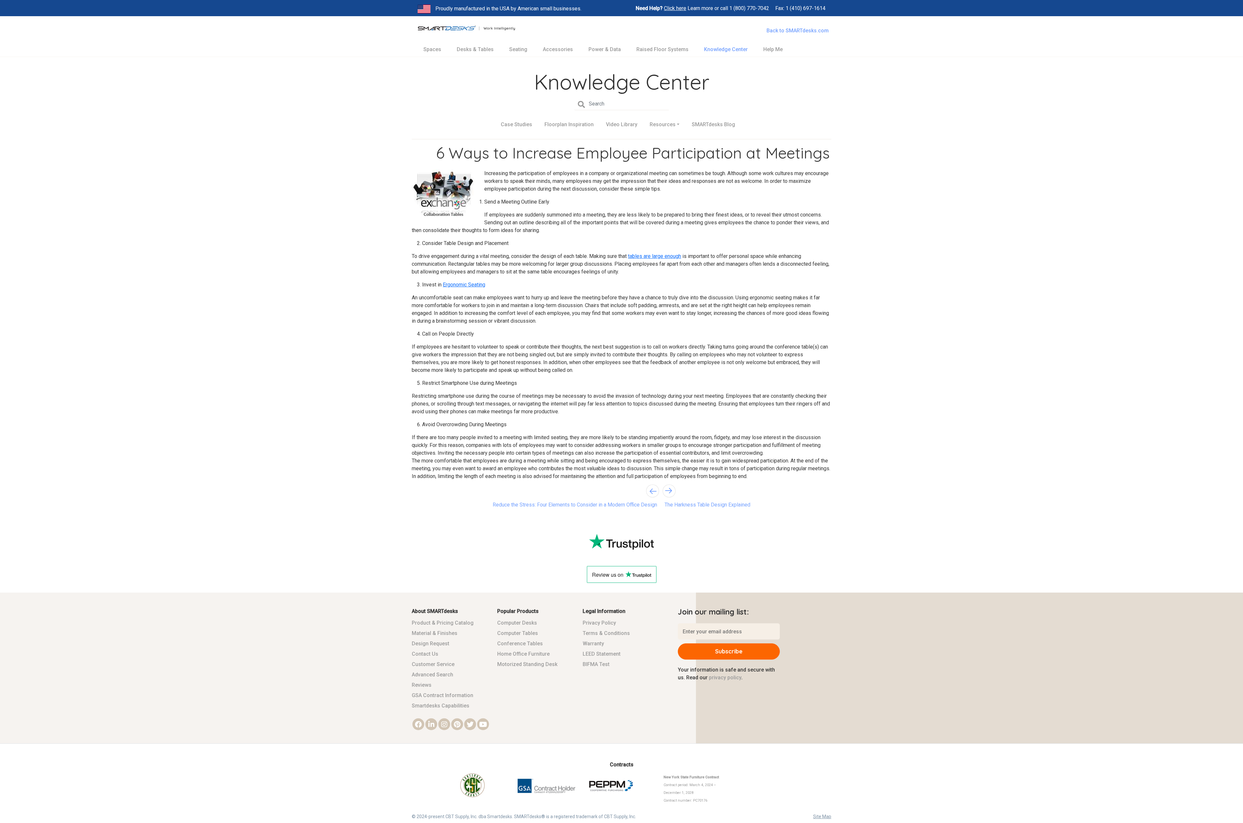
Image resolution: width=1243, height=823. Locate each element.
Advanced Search (432, 675)
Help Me (773, 49)
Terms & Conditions (606, 633)
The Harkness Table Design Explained (707, 505)
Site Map (822, 816)
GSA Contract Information (442, 695)
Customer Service (433, 664)
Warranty (593, 643)
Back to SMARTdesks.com (798, 31)
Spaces (432, 49)
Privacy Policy (599, 623)
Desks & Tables (475, 49)
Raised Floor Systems (662, 49)
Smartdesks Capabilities (440, 706)
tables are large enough (654, 256)
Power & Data (604, 49)
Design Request (430, 643)
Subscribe (729, 651)
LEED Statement (602, 654)
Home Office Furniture (523, 654)
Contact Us (425, 654)
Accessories (558, 49)
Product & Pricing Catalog (443, 623)
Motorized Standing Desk (527, 664)
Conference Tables (520, 643)
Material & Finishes (434, 633)
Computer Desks (517, 623)
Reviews (421, 685)
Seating (518, 49)
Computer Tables (517, 633)
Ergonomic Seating (464, 285)
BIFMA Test (596, 664)
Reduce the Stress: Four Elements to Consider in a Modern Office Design (575, 505)
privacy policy (725, 677)
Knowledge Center (726, 49)
